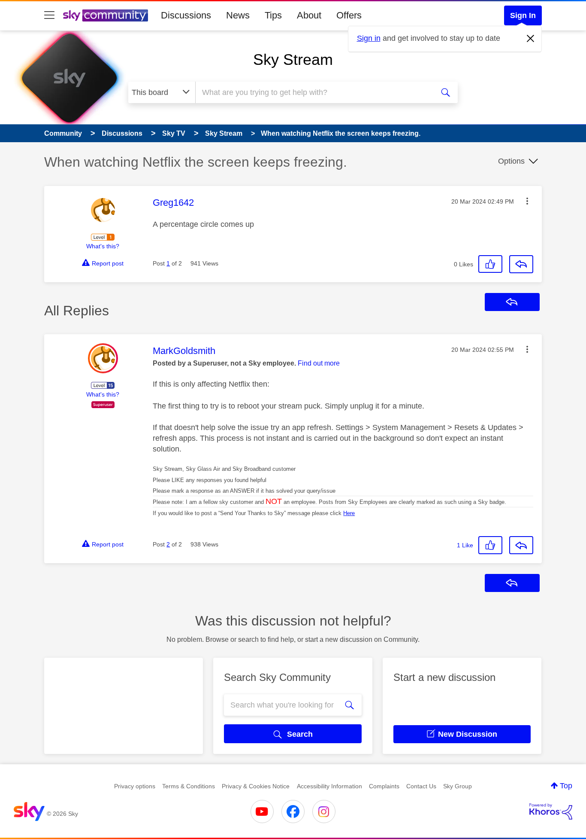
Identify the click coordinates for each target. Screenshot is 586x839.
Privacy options (134, 786)
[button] (527, 201)
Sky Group (457, 786)
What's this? (102, 246)
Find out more (319, 363)
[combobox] (314, 92)
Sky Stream (293, 59)
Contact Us (421, 786)
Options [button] (511, 161)
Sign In (523, 15)
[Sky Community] (105, 15)
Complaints (384, 786)
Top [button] (566, 785)
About (309, 15)
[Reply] (521, 264)
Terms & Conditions (188, 786)
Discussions (186, 15)
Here (349, 513)
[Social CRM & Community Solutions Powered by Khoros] (550, 811)
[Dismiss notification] (531, 39)
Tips (273, 15)
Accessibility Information (329, 786)
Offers (349, 15)
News (238, 15)
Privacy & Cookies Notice (256, 786)
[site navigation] (49, 15)
